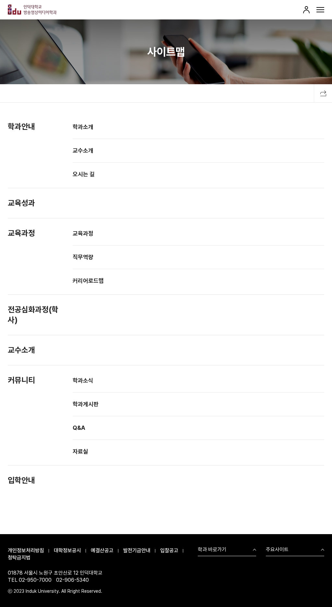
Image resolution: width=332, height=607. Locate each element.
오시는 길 (84, 174)
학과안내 (21, 126)
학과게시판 (86, 404)
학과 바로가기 (212, 550)
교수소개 (83, 150)
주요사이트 (277, 550)
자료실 (80, 451)
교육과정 (21, 233)
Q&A (79, 427)
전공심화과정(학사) (33, 315)
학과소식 (83, 380)
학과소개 (83, 126)
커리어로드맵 (88, 280)
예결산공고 (102, 550)
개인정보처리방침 (26, 550)
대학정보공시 (67, 550)
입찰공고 (169, 550)
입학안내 (21, 480)
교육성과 (21, 203)
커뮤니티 (21, 380)
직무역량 (83, 257)
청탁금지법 (19, 558)
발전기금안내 (136, 550)
